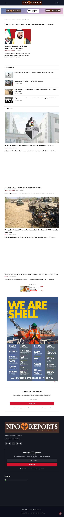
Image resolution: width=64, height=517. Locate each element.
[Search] (58, 3)
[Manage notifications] (60, 513)
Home (6, 19)
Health (37, 513)
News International (10, 50)
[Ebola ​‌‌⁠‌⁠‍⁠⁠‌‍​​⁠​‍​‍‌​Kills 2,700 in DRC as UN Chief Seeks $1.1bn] (9, 83)
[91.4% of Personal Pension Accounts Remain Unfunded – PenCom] (9, 75)
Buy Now (43, 513)
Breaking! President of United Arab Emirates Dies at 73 (16, 47)
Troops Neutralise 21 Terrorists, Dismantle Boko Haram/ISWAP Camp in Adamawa (35, 90)
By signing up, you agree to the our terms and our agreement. (32, 407)
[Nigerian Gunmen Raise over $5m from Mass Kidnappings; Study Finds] (9, 100)
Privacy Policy (42, 407)
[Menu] (6, 3)
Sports (32, 513)
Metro (6, 148)
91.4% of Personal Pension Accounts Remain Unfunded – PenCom (34, 72)
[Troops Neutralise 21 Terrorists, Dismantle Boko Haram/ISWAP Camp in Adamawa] (9, 92)
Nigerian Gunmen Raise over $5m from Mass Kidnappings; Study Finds (35, 98)
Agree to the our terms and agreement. (33, 468)
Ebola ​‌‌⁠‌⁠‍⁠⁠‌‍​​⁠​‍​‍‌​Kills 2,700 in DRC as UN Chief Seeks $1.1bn (29, 81)
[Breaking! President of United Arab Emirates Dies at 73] (18, 36)
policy (36, 468)
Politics (27, 513)
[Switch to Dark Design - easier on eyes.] (55, 2)
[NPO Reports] (32, 2)
